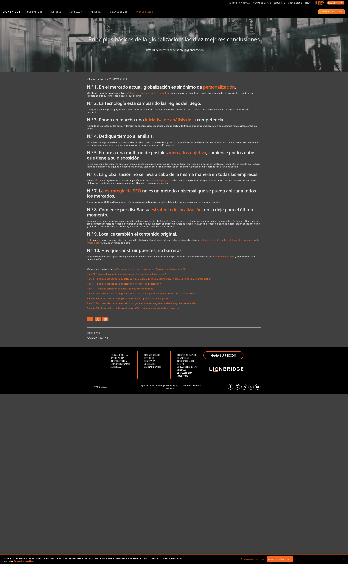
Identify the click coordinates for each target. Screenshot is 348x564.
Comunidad (279, 3)
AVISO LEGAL (100, 387)
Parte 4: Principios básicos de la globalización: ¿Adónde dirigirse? (120, 288)
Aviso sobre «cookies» (24, 561)
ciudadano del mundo (223, 256)
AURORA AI (116, 367)
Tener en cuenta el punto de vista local (150, 93)
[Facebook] (230, 387)
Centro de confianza (239, 3)
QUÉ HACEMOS (34, 12)
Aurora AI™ (76, 12)
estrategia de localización (176, 209)
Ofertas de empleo (261, 3)
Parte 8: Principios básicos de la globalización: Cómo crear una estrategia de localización (133, 308)
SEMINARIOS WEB (152, 367)
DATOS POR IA (117, 358)
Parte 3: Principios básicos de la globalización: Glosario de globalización (124, 283)
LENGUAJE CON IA (119, 355)
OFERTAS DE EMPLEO (187, 355)
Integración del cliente (300, 3)
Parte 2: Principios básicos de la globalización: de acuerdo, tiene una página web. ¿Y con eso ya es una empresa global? (149, 279)
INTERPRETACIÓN (119, 361)
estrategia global (162, 180)
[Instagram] (237, 387)
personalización (219, 87)
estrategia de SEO (123, 191)
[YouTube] (257, 387)
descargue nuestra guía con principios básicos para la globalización (151, 269)
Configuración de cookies (252, 559)
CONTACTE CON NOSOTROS (331, 12)
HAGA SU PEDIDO (144, 12)
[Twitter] (251, 387)
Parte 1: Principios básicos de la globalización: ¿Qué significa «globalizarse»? (126, 274)
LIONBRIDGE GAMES (120, 364)
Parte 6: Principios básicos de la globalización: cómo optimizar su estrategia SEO (128, 298)
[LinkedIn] (244, 387)
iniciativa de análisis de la (170, 120)
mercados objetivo (187, 152)
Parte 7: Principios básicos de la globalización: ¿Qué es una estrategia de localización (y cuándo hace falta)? (143, 303)
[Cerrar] (344, 559)
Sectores (56, 12)
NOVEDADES (150, 364)
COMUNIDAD (183, 358)
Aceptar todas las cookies (280, 559)
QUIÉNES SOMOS (118, 12)
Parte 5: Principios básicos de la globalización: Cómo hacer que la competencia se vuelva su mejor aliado (141, 293)
